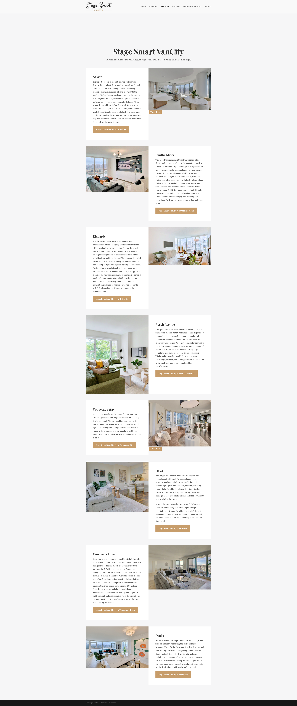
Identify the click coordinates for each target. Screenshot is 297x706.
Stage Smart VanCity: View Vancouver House (115, 610)
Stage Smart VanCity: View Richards (112, 299)
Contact (207, 7)
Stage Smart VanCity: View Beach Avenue (176, 373)
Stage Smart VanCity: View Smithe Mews (176, 211)
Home (143, 7)
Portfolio (164, 7)
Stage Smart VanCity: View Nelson (111, 129)
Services (176, 7)
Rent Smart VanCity (191, 7)
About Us (153, 7)
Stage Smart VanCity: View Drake (173, 674)
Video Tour (155, 112)
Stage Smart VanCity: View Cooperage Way (114, 445)
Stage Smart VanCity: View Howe (172, 528)
